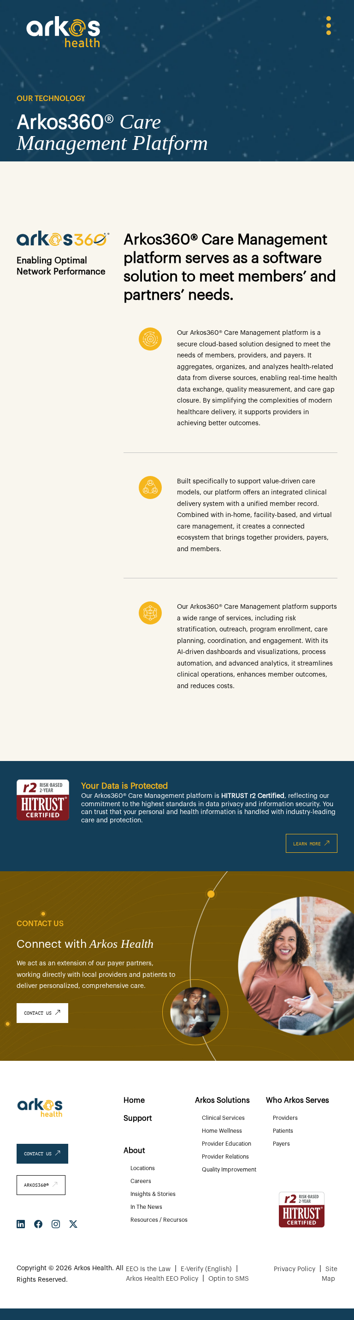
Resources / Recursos (159, 1220)
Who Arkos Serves (297, 1100)
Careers (140, 1181)
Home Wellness (222, 1131)
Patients (283, 1131)
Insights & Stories (153, 1194)
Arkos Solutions (222, 1100)
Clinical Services (223, 1118)
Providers (285, 1118)
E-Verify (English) (206, 1269)
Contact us (39, 1013)
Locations (142, 1168)
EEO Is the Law (148, 1269)
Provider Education (226, 1144)
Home (134, 1100)
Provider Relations (225, 1156)
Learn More (308, 843)
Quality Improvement (229, 1169)
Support (138, 1118)
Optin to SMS (228, 1279)
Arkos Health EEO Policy (162, 1279)
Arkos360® (38, 1185)
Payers (281, 1144)
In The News (146, 1207)
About (134, 1150)
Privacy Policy (294, 1269)
